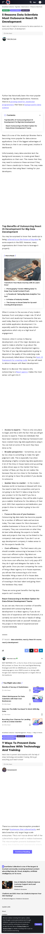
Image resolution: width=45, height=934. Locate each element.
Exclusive (25, 10)
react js (25, 640)
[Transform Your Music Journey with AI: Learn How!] (22, 270)
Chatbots (17, 889)
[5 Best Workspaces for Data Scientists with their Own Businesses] (37, 698)
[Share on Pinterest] (36, 650)
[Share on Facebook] (27, 650)
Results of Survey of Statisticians (15, 687)
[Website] (42, 658)
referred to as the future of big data (22, 239)
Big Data (6, 10)
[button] (38, 924)
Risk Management (9, 738)
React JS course (35, 640)
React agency (22, 372)
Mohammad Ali (12, 770)
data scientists (16, 640)
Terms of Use (7, 928)
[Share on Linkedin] (41, 650)
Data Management (38, 689)
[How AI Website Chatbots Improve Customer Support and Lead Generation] (7, 885)
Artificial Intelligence (9, 899)
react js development (10, 642)
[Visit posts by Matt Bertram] (4, 659)
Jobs (36, 691)
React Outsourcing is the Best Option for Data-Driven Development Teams (21, 127)
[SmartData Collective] (8, 2)
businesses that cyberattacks (23, 829)
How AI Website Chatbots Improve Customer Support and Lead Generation (27, 884)
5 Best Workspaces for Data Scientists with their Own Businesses (13, 698)
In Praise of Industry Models (17, 299)
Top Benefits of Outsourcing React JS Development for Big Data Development (19, 121)
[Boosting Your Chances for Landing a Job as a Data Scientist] (37, 721)
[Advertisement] (22, 68)
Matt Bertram (11, 39)
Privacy (29, 736)
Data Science (15, 10)
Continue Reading (22, 852)
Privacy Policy (21, 926)
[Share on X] (31, 650)
